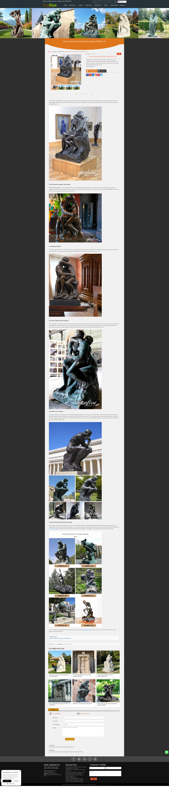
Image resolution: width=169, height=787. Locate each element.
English (121, 1)
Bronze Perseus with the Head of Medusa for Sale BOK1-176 (62, 747)
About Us (88, 5)
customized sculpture (54, 528)
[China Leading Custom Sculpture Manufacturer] (50, 5)
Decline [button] (16, 781)
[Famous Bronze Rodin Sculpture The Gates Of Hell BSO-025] (59, 690)
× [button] (19, 771)
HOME (65, 5)
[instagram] (90, 759)
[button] (11, 783)
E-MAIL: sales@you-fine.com (49, 1)
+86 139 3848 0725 (50, 771)
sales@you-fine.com (85, 713)
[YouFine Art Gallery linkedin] (44, 778)
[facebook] (87, 74)
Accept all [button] (7, 781)
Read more (12, 778)
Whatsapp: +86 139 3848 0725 (64, 1)
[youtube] (90, 74)
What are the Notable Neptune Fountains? (74, 778)
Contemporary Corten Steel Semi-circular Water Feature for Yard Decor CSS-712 (66, 751)
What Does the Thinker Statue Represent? (82, 703)
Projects (98, 5)
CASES (80, 5)
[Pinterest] (98, 74)
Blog (105, 5)
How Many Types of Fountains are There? (74, 780)
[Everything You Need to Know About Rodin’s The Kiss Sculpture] (59, 662)
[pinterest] (95, 759)
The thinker (51, 414)
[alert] (11, 778)
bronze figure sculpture (87, 629)
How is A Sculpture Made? (71, 777)
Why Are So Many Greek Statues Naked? (74, 781)
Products (72, 5)
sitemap (98, 784)
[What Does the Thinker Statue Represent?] (83, 690)
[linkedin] (93, 74)
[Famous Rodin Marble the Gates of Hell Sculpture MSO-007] (83, 662)
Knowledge (114, 5)
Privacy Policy (103, 784)
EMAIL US (103, 71)
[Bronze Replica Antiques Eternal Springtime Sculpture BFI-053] (108, 690)
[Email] (101, 74)
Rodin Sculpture (61, 51)
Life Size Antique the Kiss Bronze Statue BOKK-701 (60, 638)
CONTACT (122, 5)
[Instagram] (95, 74)
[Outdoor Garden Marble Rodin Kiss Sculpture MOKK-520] (108, 662)
